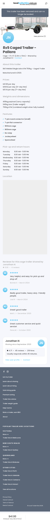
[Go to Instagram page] (8, 371)
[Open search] (46, 3)
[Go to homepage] (25, 3)
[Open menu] (4, 3)
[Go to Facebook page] (4, 371)
